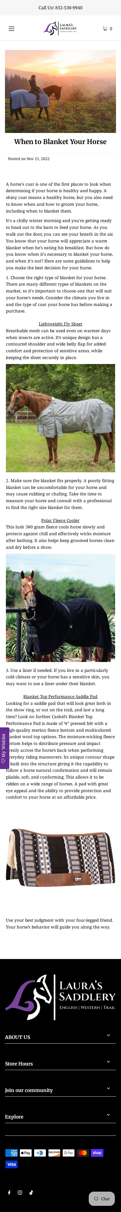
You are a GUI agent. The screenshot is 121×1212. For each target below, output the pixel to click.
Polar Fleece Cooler (60, 520)
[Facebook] (9, 1193)
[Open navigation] (18, 27)
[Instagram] (20, 1193)
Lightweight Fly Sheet (60, 324)
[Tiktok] (31, 1193)
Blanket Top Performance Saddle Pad (60, 696)
